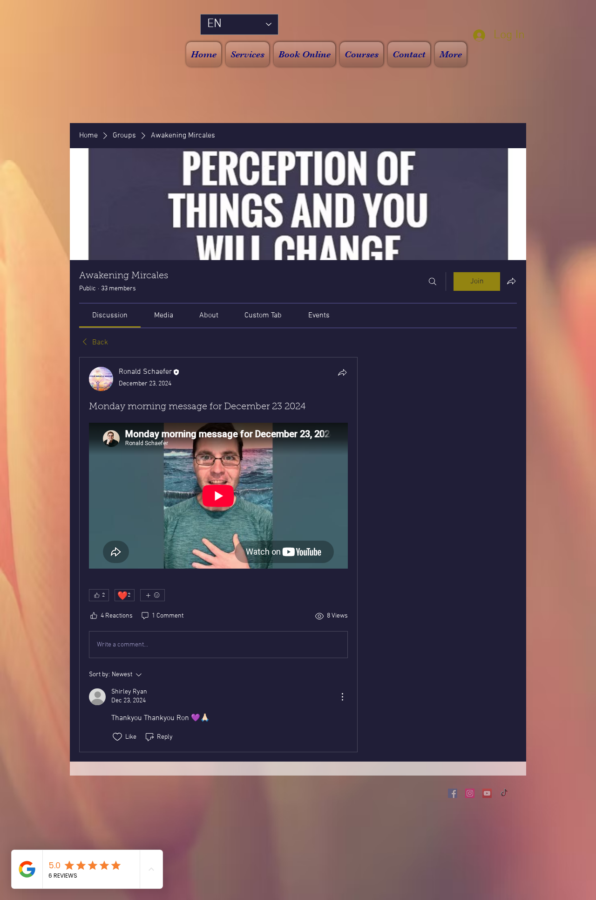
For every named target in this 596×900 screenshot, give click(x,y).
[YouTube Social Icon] (487, 793)
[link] (110, 315)
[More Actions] (342, 696)
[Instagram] (469, 793)
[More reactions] (152, 595)
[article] (218, 554)
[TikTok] (504, 793)
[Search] (432, 281)
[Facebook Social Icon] (452, 793)
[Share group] (511, 281)
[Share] (342, 372)
